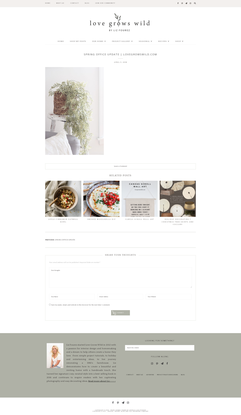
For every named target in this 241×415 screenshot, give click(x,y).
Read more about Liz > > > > (102, 381)
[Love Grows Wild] (120, 22)
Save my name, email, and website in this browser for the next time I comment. (80, 305)
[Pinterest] (182, 3)
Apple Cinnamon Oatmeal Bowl (63, 220)
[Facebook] (178, 3)
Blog (183, 374)
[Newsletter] (186, 3)
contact (130, 374)
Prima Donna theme (118, 410)
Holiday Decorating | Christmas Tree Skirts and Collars (178, 221)
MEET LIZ (140, 374)
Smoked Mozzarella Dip (101, 219)
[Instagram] (190, 3)
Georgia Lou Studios (137, 410)
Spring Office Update (65, 240)
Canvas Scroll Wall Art (139, 219)
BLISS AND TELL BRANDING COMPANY (134, 411)
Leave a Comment (120, 166)
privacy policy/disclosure (167, 374)
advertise (150, 374)
